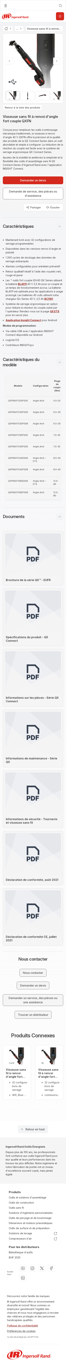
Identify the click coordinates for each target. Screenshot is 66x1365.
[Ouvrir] (60, 16)
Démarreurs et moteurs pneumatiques (30, 1223)
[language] (6, 6)
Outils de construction (21, 1202)
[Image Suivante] (56, 61)
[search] (60, 6)
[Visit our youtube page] (23, 1268)
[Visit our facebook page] (51, 1268)
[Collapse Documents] (59, 516)
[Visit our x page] (42, 1268)
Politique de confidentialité (22, 1325)
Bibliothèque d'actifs (21, 1252)
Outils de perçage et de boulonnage (30, 1217)
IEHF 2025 (14, 1257)
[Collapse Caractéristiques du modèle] (59, 362)
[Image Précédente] (9, 61)
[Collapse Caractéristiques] (59, 226)
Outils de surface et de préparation (29, 1228)
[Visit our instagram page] (32, 1268)
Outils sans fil (16, 1207)
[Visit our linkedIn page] (23, 1277)
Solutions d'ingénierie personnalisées (31, 1212)
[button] (33, 226)
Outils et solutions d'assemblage (27, 1197)
